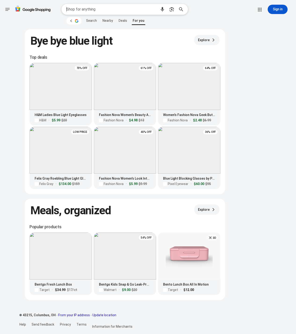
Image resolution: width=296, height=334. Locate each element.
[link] (91, 20)
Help (22, 324)
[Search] (182, 9)
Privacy (65, 324)
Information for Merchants (112, 326)
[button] (162, 9)
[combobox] (111, 9)
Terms (82, 324)
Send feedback (43, 324)
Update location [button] (104, 315)
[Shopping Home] (33, 9)
